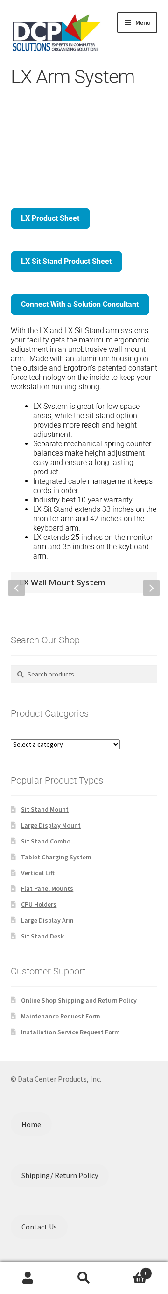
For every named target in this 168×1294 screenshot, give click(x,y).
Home (31, 1124)
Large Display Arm (47, 920)
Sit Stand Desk (42, 936)
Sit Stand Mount (45, 809)
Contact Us (39, 1226)
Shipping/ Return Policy (59, 1175)
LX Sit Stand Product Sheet (66, 261)
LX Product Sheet (50, 218)
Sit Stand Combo (45, 841)
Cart (129, 1270)
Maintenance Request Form (60, 1016)
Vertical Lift (38, 873)
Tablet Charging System (56, 857)
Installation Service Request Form (70, 1032)
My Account (28, 1278)
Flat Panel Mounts (47, 888)
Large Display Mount (51, 825)
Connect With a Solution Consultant (80, 304)
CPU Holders (38, 904)
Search (84, 1278)
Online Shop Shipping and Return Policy (79, 1000)
